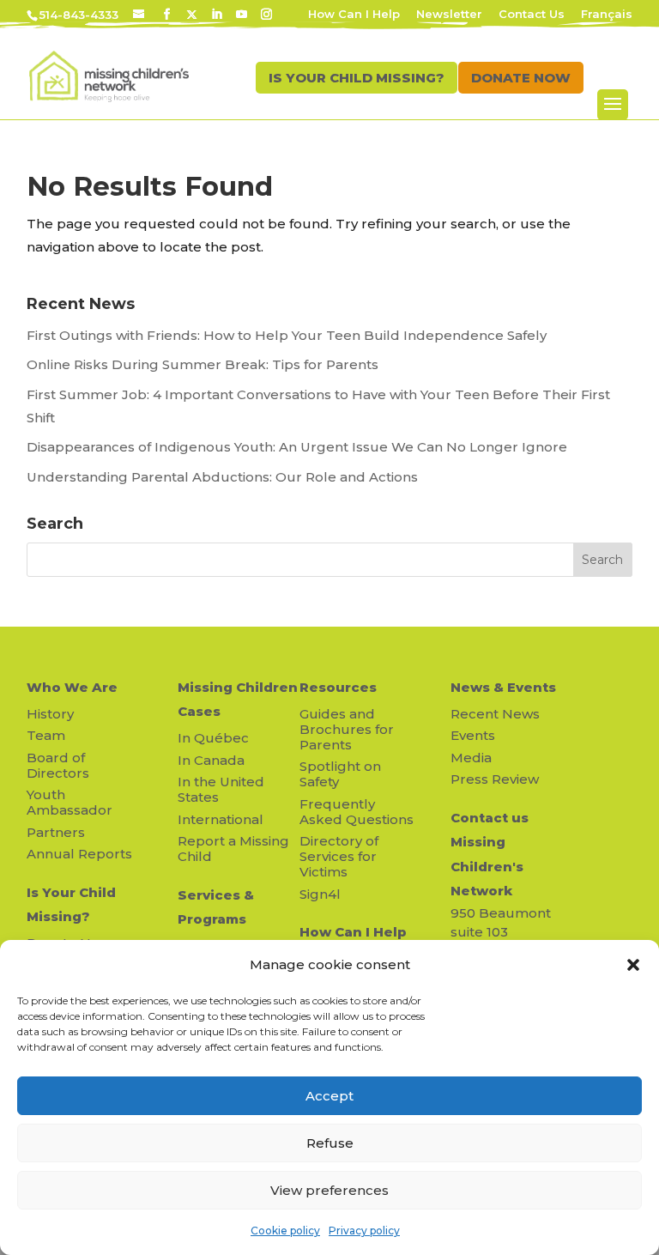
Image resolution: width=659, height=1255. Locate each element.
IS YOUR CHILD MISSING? (356, 78)
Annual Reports (79, 854)
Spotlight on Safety (340, 774)
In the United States (221, 789)
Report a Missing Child (233, 848)
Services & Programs (216, 907)
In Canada (211, 760)
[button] (633, 964)
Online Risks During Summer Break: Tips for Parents (202, 364)
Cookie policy (285, 1230)
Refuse (330, 1143)
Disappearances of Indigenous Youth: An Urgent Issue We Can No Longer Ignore (299, 447)
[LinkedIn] (216, 15)
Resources (338, 687)
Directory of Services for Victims (338, 856)
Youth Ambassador (69, 802)
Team (46, 735)
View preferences (329, 1190)
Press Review (494, 779)
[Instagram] (266, 15)
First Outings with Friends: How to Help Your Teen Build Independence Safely (288, 335)
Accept (329, 1096)
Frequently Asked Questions (356, 812)
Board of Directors (58, 765)
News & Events (503, 687)
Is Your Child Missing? (71, 904)
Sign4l (320, 894)
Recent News (495, 714)
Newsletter (449, 15)
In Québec (213, 738)
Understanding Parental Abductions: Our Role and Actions (222, 477)
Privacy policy (364, 1230)
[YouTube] (241, 15)
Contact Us (532, 15)
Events (472, 735)
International (220, 819)
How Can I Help (354, 15)
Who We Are (72, 687)
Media (471, 757)
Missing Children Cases (238, 699)
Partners (56, 832)
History (50, 714)
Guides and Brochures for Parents (346, 729)
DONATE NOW (521, 78)
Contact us (489, 817)
